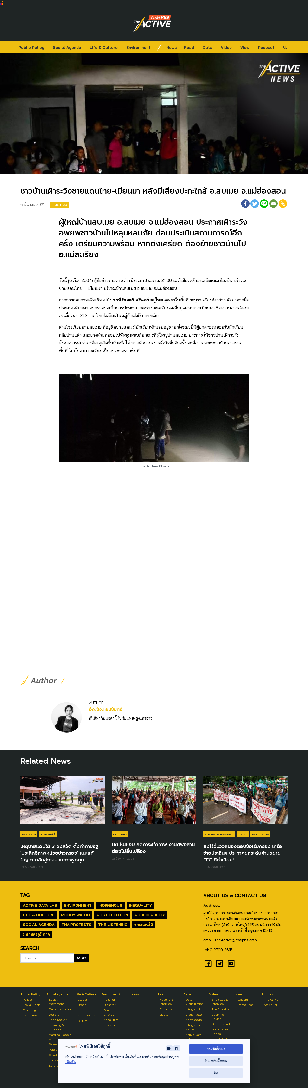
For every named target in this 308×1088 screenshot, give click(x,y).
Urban (82, 1005)
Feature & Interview (166, 1002)
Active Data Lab (40, 905)
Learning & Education (56, 1027)
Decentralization (60, 1009)
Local (242, 834)
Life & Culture (104, 47)
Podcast (266, 47)
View (244, 47)
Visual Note (194, 1014)
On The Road (221, 1024)
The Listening (113, 924)
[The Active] (152, 24)
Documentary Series (221, 1032)
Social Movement (219, 834)
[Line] (264, 203)
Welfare (54, 1014)
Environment (138, 47)
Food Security (58, 1020)
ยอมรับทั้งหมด (216, 1049)
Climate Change (109, 1012)
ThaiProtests (76, 924)
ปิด (216, 1073)
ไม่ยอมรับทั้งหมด (216, 1061)
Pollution (260, 834)
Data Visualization (195, 1002)
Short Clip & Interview (220, 1002)
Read (189, 47)
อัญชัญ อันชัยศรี (105, 709)
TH (176, 1048)
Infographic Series (193, 1027)
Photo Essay (246, 1005)
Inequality (140, 905)
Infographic (193, 1009)
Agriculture (111, 1020)
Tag (25, 895)
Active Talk (271, 1005)
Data (207, 47)
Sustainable (112, 1025)
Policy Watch (75, 914)
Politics (59, 205)
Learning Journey (218, 1017)
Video (226, 47)
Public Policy (31, 47)
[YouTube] (231, 964)
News (172, 47)
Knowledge (194, 1020)
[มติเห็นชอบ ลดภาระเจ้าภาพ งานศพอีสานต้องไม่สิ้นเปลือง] (154, 802)
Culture (120, 834)
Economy (29, 1010)
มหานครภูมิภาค (36, 934)
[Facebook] (245, 203)
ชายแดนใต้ (47, 834)
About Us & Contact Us (234, 895)
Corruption (30, 1015)
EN (169, 1048)
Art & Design (86, 1015)
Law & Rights (32, 1005)
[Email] (273, 203)
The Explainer (221, 1009)
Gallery (243, 999)
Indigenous (110, 905)
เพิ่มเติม (70, 1062)
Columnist (167, 1009)
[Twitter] (254, 203)
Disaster (110, 1005)
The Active (271, 999)
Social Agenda (67, 47)
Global (82, 999)
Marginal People (60, 1034)
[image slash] (159, 47)
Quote (164, 1014)
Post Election (112, 914)
